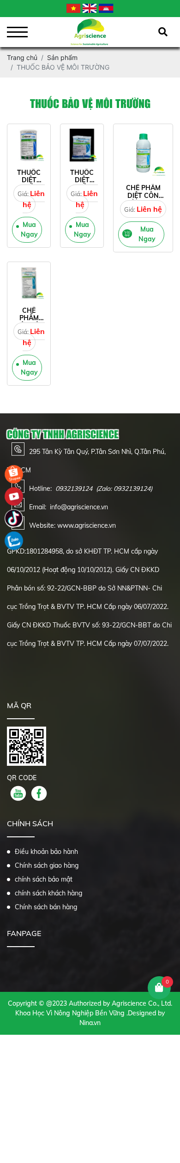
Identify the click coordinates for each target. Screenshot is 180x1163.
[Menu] (17, 32)
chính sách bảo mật (43, 879)
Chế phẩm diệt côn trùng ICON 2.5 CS (143, 199)
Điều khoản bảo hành (46, 851)
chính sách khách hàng (48, 893)
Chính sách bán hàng (46, 907)
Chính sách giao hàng (46, 865)
